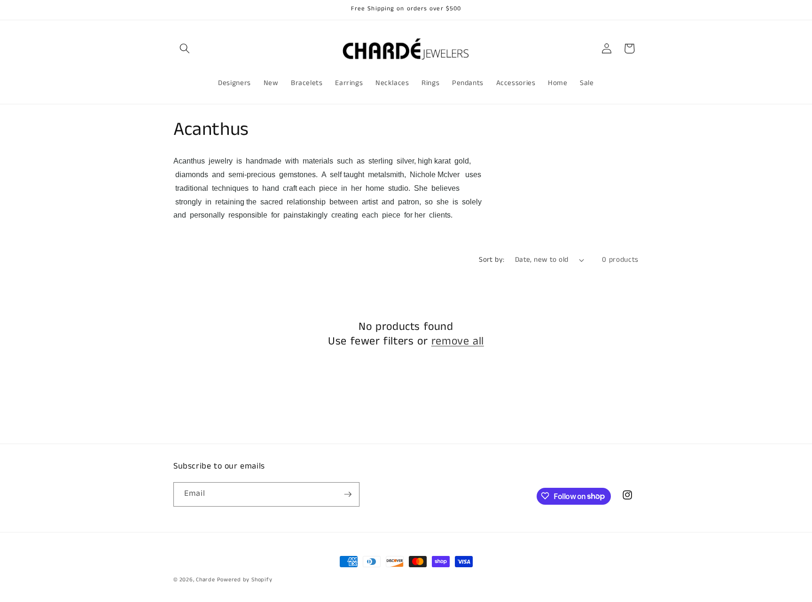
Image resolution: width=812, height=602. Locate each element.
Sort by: (492, 260)
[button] (184, 48)
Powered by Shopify (245, 580)
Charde (206, 580)
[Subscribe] (347, 494)
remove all (457, 341)
